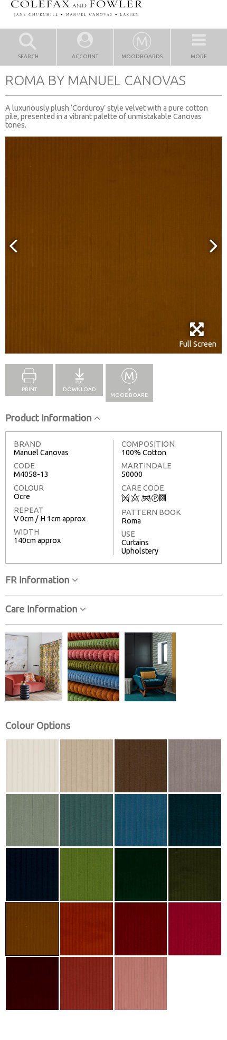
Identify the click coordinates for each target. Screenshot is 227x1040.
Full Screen (197, 344)
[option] (113, 245)
